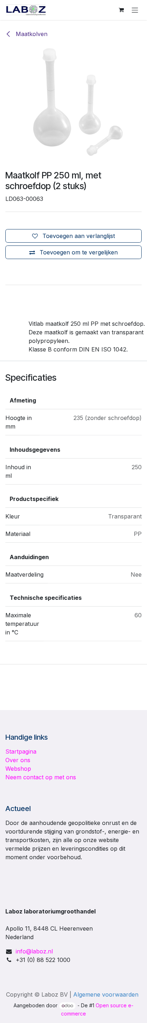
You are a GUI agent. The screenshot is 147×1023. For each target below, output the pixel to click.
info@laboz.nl (34, 951)
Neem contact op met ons (40, 777)
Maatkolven (30, 33)
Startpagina (20, 751)
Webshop (18, 768)
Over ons (17, 760)
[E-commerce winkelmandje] (121, 10)
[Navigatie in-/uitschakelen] (135, 10)
